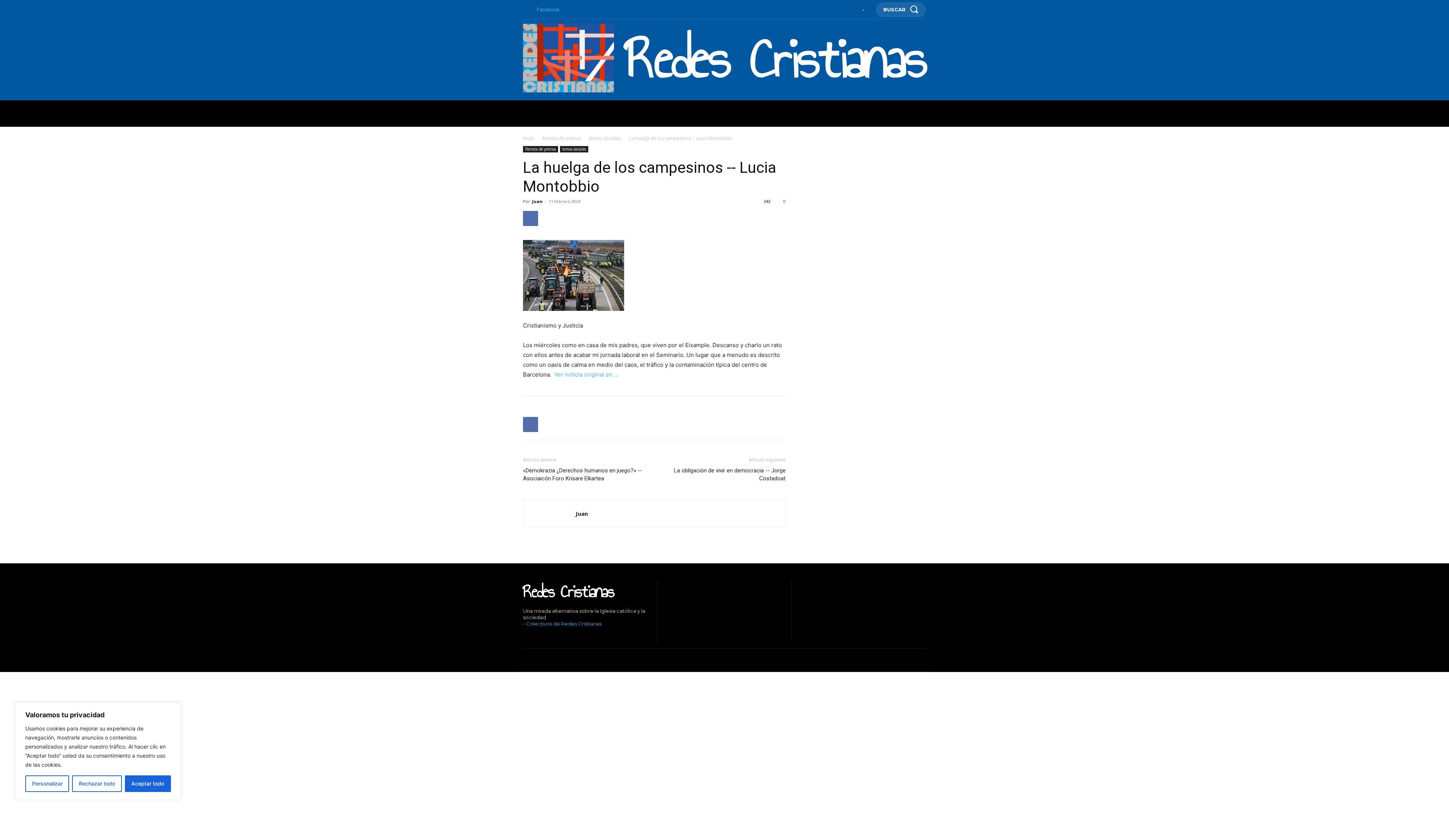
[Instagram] (536, 637)
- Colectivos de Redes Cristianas (562, 624)
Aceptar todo (147, 783)
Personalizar (47, 783)
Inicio (528, 138)
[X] (559, 637)
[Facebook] (526, 10)
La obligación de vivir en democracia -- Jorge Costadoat (730, 474)
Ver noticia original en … (586, 374)
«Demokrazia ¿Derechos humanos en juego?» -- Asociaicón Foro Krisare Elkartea (582, 474)
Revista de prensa (562, 138)
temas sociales (605, 138)
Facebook (548, 9)
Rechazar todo (97, 783)
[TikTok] (547, 637)
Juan (537, 201)
